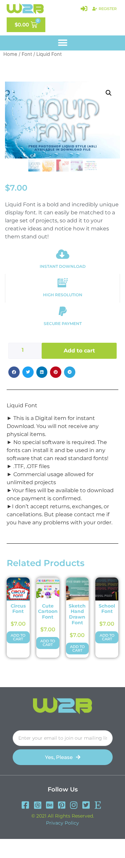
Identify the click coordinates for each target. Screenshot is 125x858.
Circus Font (18, 609)
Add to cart (79, 350)
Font (27, 54)
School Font (107, 609)
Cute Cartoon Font (48, 611)
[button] (62, 42)
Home (10, 54)
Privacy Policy (62, 823)
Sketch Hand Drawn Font (77, 614)
